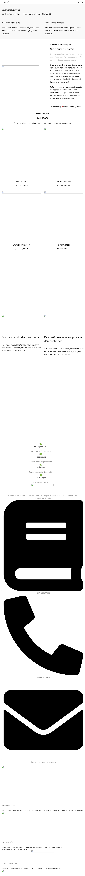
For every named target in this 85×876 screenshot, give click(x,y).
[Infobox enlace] (41, 447)
